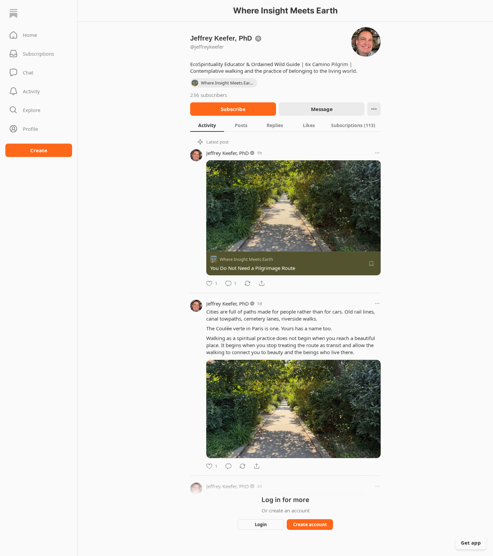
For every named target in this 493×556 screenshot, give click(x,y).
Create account (310, 524)
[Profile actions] (374, 109)
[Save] (371, 263)
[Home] (13, 13)
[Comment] (228, 466)
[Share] (261, 283)
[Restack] (247, 283)
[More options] (377, 153)
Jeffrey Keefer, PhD (227, 153)
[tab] (207, 125)
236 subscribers (208, 95)
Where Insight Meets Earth (246, 259)
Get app (471, 542)
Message (322, 109)
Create (38, 150)
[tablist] (285, 125)
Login (261, 524)
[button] (38, 35)
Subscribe (233, 109)
